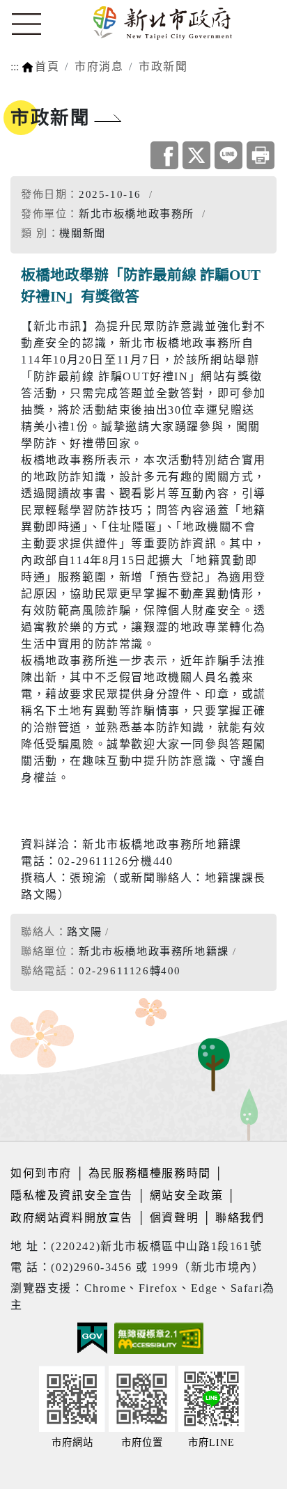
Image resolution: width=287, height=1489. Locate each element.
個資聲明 (174, 1218)
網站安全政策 (187, 1195)
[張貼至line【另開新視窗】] (228, 155)
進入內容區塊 (37, 8)
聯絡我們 (239, 1218)
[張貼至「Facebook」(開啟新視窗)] (164, 155)
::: (14, 66)
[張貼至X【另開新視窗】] (196, 155)
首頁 (47, 66)
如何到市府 (43, 1173)
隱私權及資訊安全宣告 (71, 1195)
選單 (26, 24)
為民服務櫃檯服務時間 (149, 1173)
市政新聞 (163, 66)
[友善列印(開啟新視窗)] (260, 155)
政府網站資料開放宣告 (71, 1218)
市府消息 (99, 66)
